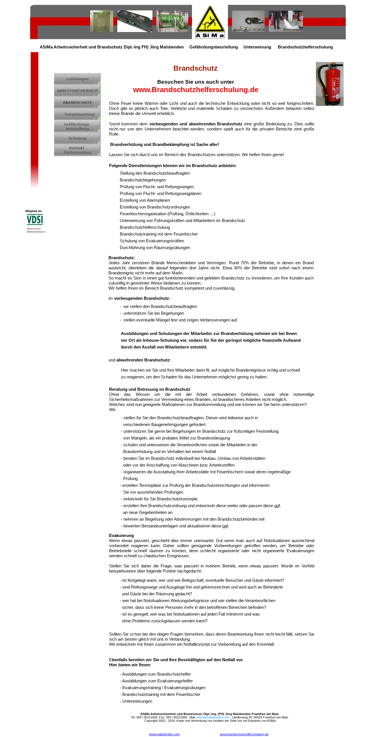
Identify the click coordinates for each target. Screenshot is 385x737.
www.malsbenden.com (164, 734)
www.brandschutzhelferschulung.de (244, 734)
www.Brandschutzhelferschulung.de (195, 89)
